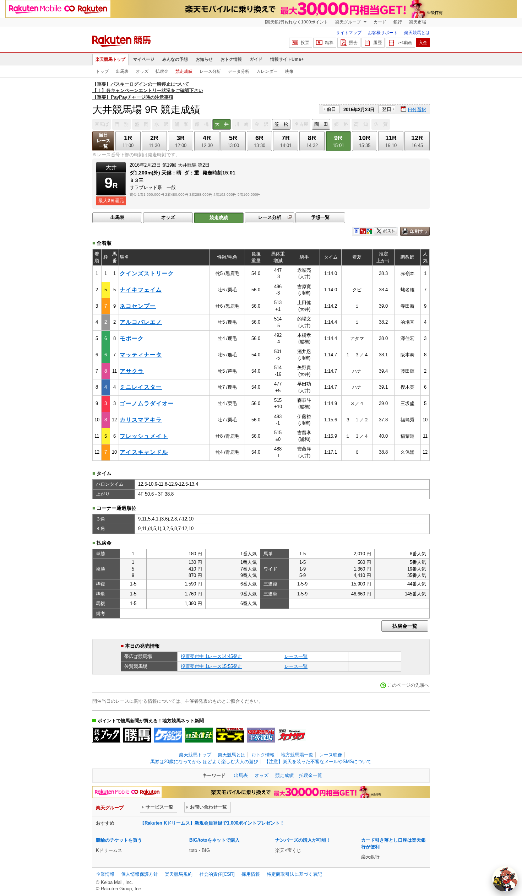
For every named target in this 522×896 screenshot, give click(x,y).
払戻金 (162, 71)
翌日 (386, 109)
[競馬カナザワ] (292, 735)
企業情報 (105, 874)
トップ (102, 71)
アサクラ (132, 371)
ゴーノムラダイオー (147, 403)
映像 (289, 71)
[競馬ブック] (106, 735)
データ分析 (238, 71)
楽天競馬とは (417, 32)
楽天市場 (417, 22)
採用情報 (250, 874)
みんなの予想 (175, 59)
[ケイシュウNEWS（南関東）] (168, 735)
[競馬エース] (230, 735)
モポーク (132, 338)
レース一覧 (296, 656)
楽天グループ (348, 22)
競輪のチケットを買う (119, 840)
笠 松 (281, 124)
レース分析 (210, 71)
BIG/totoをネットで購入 (214, 840)
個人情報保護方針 (139, 874)
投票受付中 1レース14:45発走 (211, 656)
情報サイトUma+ (287, 59)
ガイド (256, 59)
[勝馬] (137, 735)
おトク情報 (231, 59)
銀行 (397, 22)
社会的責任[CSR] (217, 874)
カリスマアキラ (141, 420)
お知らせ (204, 59)
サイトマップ (348, 32)
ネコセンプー (138, 306)
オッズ (142, 71)
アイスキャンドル (144, 452)
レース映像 (330, 754)
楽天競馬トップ (110, 59)
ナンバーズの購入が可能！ (303, 840)
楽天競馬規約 (178, 874)
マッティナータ (141, 355)
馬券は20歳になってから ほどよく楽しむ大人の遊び (204, 761)
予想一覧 (320, 217)
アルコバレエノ (141, 322)
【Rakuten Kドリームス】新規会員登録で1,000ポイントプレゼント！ (212, 823)
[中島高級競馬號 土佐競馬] (261, 735)
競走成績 (183, 71)
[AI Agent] (505, 879)
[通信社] (199, 735)
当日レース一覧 (103, 140)
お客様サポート (383, 32)
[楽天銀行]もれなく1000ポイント (296, 22)
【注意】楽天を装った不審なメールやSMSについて (317, 761)
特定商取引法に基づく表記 (294, 874)
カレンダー (267, 71)
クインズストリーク (147, 273)
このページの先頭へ (408, 685)
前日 (331, 109)
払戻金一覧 (404, 626)
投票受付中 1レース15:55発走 (211, 666)
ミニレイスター (141, 387)
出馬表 (122, 71)
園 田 (321, 124)
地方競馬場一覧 (297, 754)
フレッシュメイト (144, 436)
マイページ (143, 59)
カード (380, 22)
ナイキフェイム (141, 290)
